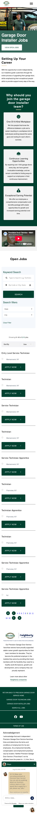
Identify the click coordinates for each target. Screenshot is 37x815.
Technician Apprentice (11, 510)
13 (9, 618)
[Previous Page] (14, 613)
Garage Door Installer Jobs (18, 704)
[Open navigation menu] (31, 3)
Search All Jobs (18, 708)
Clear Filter (7, 322)
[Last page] (19, 618)
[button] (18, 309)
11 (33, 613)
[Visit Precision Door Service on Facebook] (15, 717)
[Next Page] (14, 618)
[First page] (8, 613)
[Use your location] (30, 285)
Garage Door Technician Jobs (18, 700)
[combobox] (17, 285)
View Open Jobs (12, 47)
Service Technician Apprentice (15, 457)
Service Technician (10, 405)
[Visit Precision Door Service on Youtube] (21, 717)
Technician (6, 379)
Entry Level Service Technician (16, 352)
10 (30, 613)
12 (7, 618)
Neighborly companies (18, 680)
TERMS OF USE (18, 726)
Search (18, 294)
